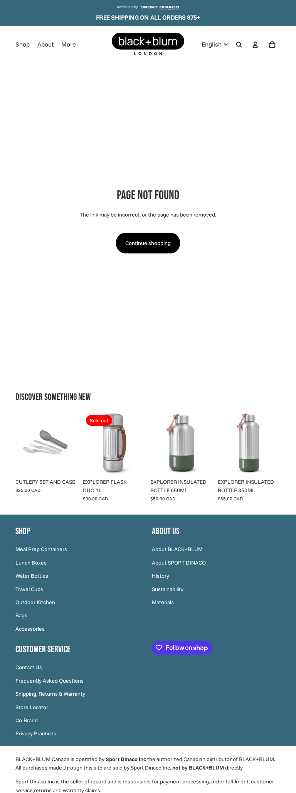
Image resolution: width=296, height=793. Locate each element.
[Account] (255, 44)
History (160, 576)
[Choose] (201, 463)
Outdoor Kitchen (35, 602)
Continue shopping (148, 243)
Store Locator (31, 707)
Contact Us (28, 667)
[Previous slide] (23, 443)
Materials (163, 602)
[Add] (66, 463)
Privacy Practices (35, 733)
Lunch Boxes (31, 562)
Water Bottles (31, 576)
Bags (21, 615)
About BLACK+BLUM (177, 549)
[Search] (238, 44)
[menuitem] (68, 44)
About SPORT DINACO (179, 562)
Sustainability (167, 589)
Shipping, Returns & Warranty (50, 694)
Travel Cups (29, 589)
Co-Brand (26, 720)
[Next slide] (69, 443)
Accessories (30, 628)
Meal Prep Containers (41, 549)
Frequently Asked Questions (49, 680)
